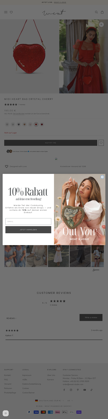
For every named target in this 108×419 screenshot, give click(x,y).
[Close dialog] (102, 176)
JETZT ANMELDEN (28, 230)
